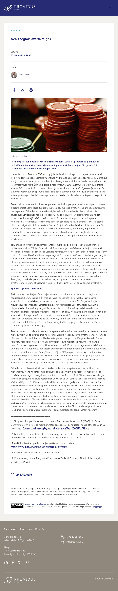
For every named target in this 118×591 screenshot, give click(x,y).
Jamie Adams (22, 156)
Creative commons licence (35, 504)
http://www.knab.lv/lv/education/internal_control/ (39, 446)
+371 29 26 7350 (74, 536)
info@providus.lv (74, 541)
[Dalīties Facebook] (14, 90)
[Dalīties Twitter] (22, 90)
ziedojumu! (97, 507)
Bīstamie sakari (24, 474)
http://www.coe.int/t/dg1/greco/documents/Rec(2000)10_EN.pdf (53, 428)
